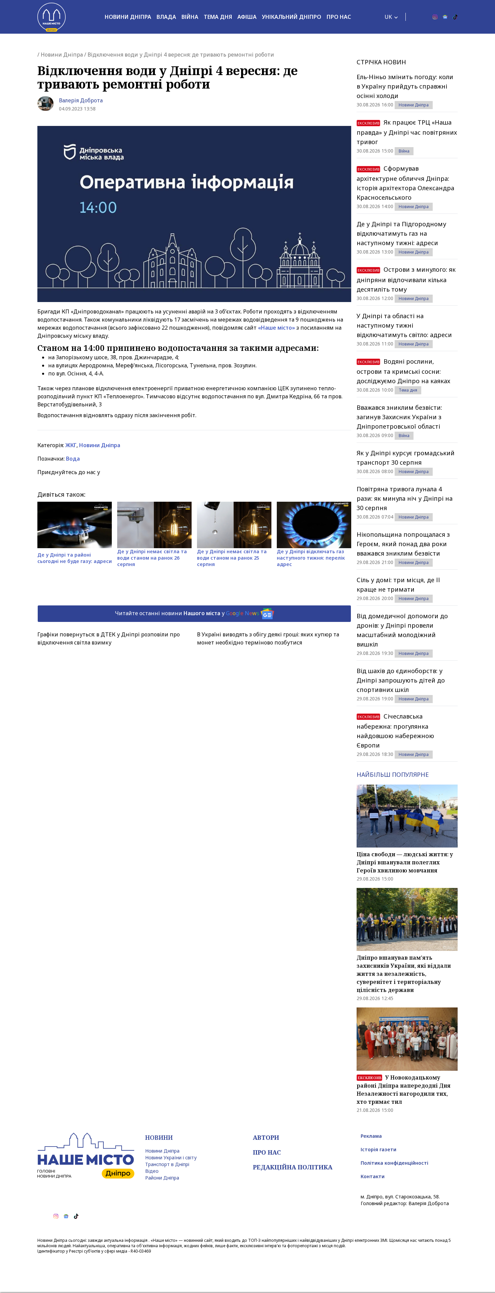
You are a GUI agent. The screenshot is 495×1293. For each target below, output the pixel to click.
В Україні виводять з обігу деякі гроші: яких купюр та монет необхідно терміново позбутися (268, 638)
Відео (152, 1171)
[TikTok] (455, 17)
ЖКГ (70, 445)
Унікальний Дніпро (291, 17)
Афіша (247, 17)
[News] (445, 17)
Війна (190, 17)
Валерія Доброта (81, 100)
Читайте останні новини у (187, 613)
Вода (73, 458)
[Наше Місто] (51, 17)
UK (388, 17)
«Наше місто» (276, 327)
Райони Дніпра (162, 1177)
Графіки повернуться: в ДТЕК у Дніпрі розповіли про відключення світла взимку (108, 638)
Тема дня (218, 17)
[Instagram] (435, 17)
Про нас (339, 17)
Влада (166, 17)
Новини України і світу (171, 1157)
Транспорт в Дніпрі (167, 1164)
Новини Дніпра (128, 17)
